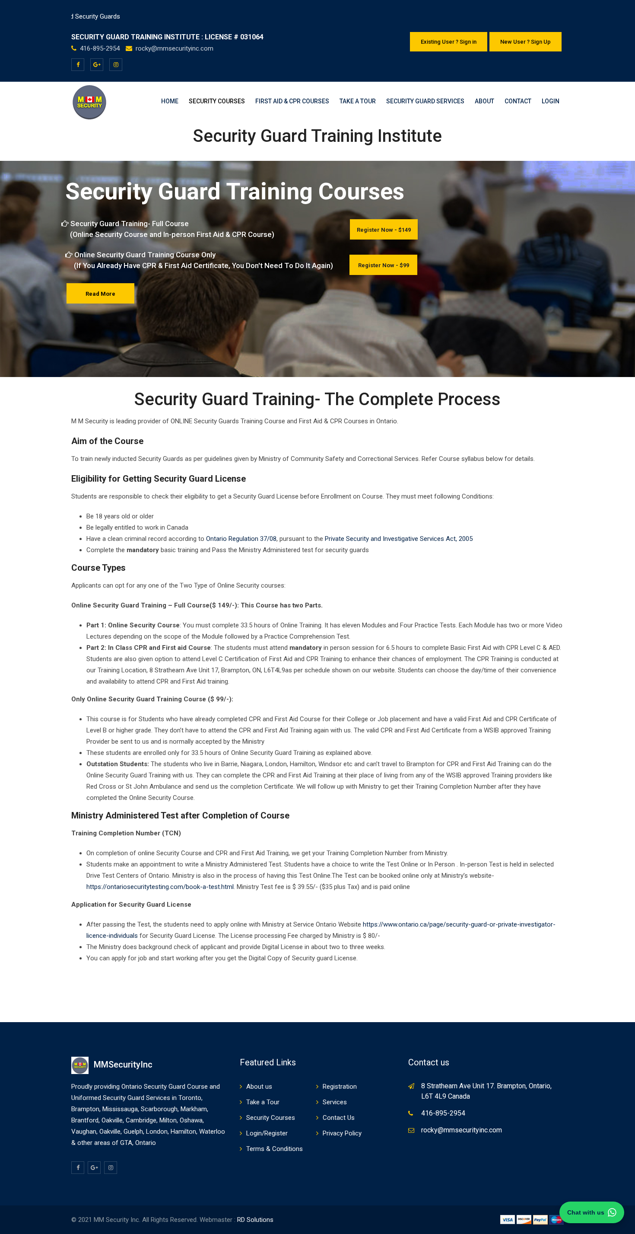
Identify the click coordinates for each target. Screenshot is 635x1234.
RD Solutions (255, 1220)
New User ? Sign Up (525, 41)
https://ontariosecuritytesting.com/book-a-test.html (160, 887)
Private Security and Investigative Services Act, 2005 (399, 539)
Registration (340, 1086)
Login (550, 101)
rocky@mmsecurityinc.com (174, 48)
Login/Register (267, 1133)
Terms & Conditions (274, 1149)
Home (169, 101)
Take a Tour (358, 101)
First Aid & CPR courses (292, 101)
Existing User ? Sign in (448, 41)
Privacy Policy (342, 1133)
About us (259, 1086)
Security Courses (217, 101)
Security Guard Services (425, 101)
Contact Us (339, 1118)
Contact (518, 101)
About (484, 101)
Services (335, 1102)
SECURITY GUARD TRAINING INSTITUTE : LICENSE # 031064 (167, 37)
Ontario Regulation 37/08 (241, 539)
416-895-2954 (100, 48)
